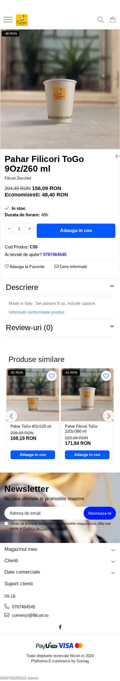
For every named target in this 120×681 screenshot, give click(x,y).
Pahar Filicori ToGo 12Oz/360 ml (81, 428)
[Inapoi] (115, 156)
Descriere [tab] (22, 287)
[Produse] (8, 20)
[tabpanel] (60, 89)
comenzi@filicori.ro (29, 615)
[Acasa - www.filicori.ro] (22, 20)
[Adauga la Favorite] (52, 376)
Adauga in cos (76, 230)
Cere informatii (73, 266)
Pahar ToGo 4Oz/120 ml (30, 426)
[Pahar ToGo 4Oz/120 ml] (32, 394)
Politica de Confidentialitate (45, 529)
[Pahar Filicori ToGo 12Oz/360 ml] (87, 394)
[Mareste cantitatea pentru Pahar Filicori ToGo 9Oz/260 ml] (29, 229)
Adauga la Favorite (27, 266)
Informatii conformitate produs (36, 312)
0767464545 (23, 606)
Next (115, 95)
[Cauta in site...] (101, 20)
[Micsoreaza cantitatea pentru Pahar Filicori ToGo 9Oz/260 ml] (9, 229)
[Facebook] (60, 627)
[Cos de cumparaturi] (113, 20)
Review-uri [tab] (29, 327)
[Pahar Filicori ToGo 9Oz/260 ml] (60, 89)
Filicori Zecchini (18, 178)
